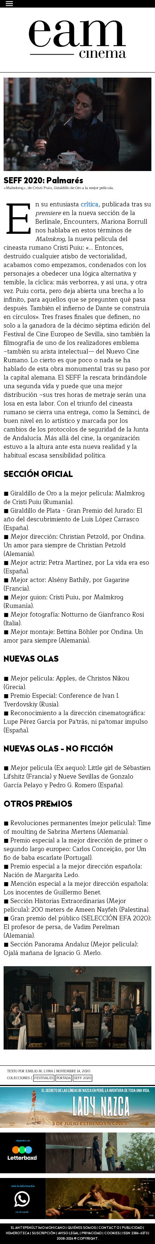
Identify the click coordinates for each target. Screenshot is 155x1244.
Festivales (43, 1078)
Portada (64, 1078)
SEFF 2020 (82, 1078)
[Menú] (10, 3)
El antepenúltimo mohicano (66, 26)
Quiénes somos (81, 1228)
